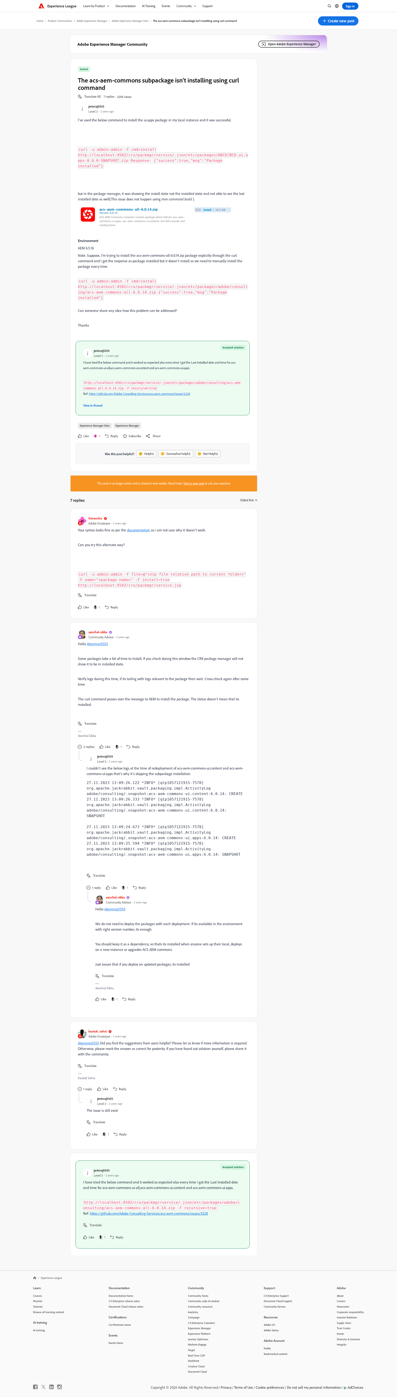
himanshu (95, 518)
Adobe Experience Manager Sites (130, 21)
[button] (338, 21)
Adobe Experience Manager (92, 21)
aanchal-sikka (97, 632)
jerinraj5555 (96, 106)
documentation (138, 530)
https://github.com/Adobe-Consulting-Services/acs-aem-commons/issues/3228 (139, 394)
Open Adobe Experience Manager (292, 44)
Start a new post (194, 483)
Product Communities (60, 21)
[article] (163, 563)
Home (40, 21)
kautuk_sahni (97, 1031)
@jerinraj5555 (97, 643)
